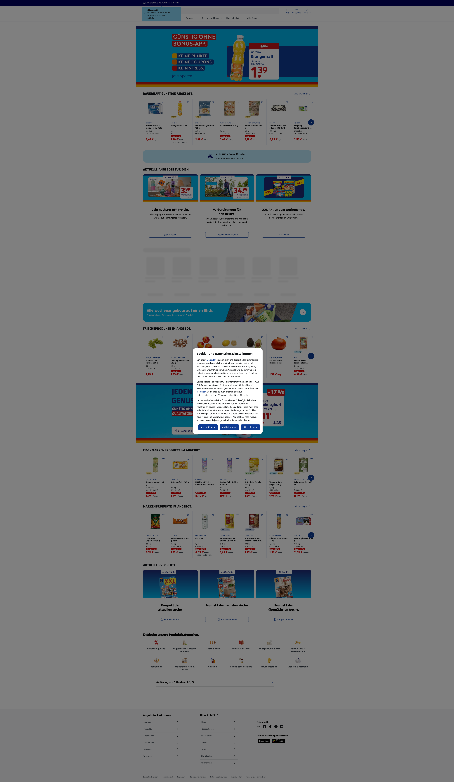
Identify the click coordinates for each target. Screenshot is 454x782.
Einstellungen (250, 427)
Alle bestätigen (208, 427)
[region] (228, 391)
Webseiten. (202, 391)
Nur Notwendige (229, 427)
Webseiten (211, 359)
